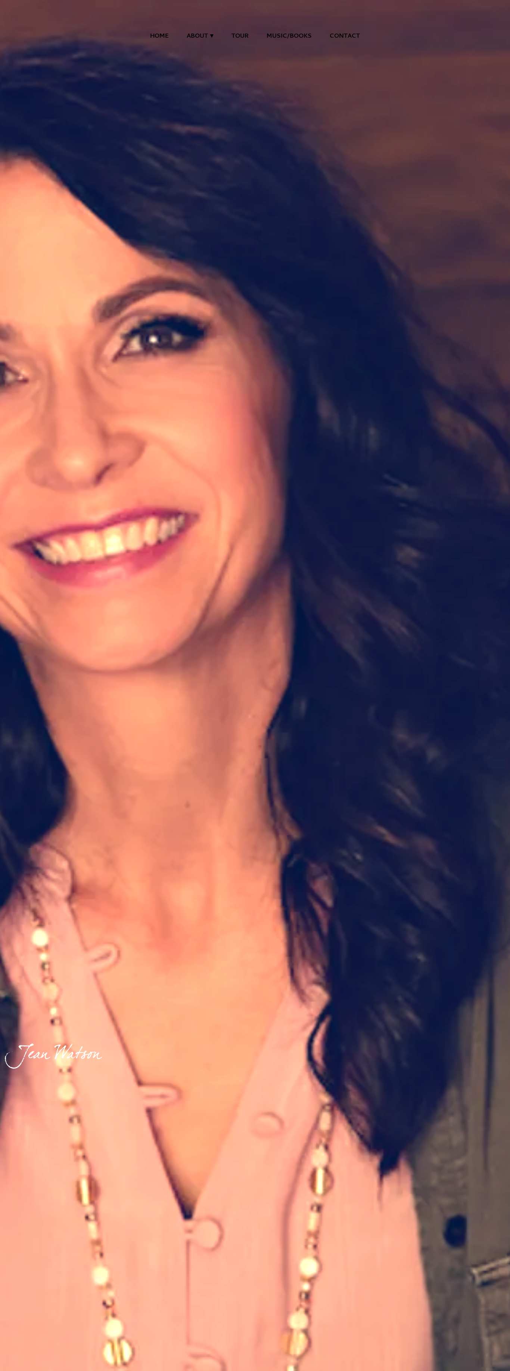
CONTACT (345, 36)
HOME (159, 36)
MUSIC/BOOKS (289, 36)
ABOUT (197, 36)
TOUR (240, 36)
